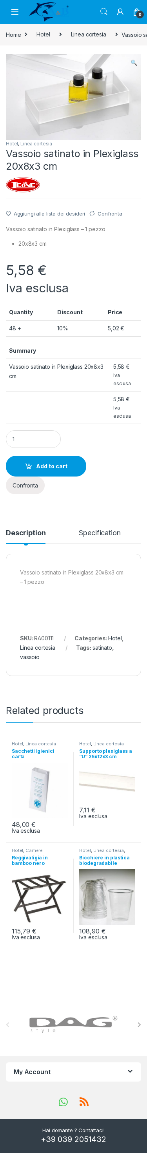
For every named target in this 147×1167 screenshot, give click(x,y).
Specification (99, 533)
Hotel (43, 34)
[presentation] (139, 1024)
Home (13, 34)
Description (25, 533)
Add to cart (51, 466)
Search (104, 11)
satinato (102, 647)
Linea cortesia (88, 34)
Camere (34, 850)
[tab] (25, 536)
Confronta (110, 213)
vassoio (30, 657)
